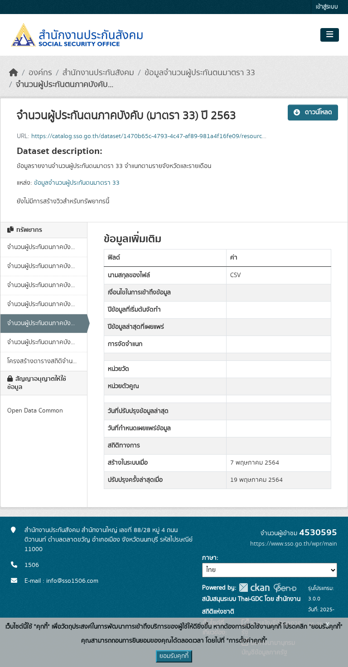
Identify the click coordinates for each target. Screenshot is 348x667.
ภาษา (209, 557)
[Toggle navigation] (329, 35)
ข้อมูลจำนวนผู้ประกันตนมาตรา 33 (200, 73)
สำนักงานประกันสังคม (98, 73)
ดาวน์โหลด (318, 112)
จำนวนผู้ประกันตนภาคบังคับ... (64, 85)
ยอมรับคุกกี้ (174, 656)
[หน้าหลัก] (13, 73)
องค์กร (40, 73)
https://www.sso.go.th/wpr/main (293, 543)
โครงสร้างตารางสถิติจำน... (42, 361)
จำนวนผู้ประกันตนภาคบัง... (41, 247)
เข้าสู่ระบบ (327, 7)
